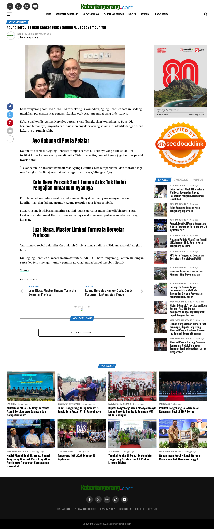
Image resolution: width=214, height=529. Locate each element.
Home (48, 14)
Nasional (145, 14)
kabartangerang (29, 37)
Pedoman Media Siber (85, 509)
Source (24, 270)
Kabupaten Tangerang (67, 14)
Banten (132, 14)
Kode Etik (139, 509)
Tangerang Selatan (114, 14)
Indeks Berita (161, 14)
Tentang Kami (64, 509)
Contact (152, 509)
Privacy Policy (107, 509)
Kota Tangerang (91, 14)
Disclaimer (125, 509)
